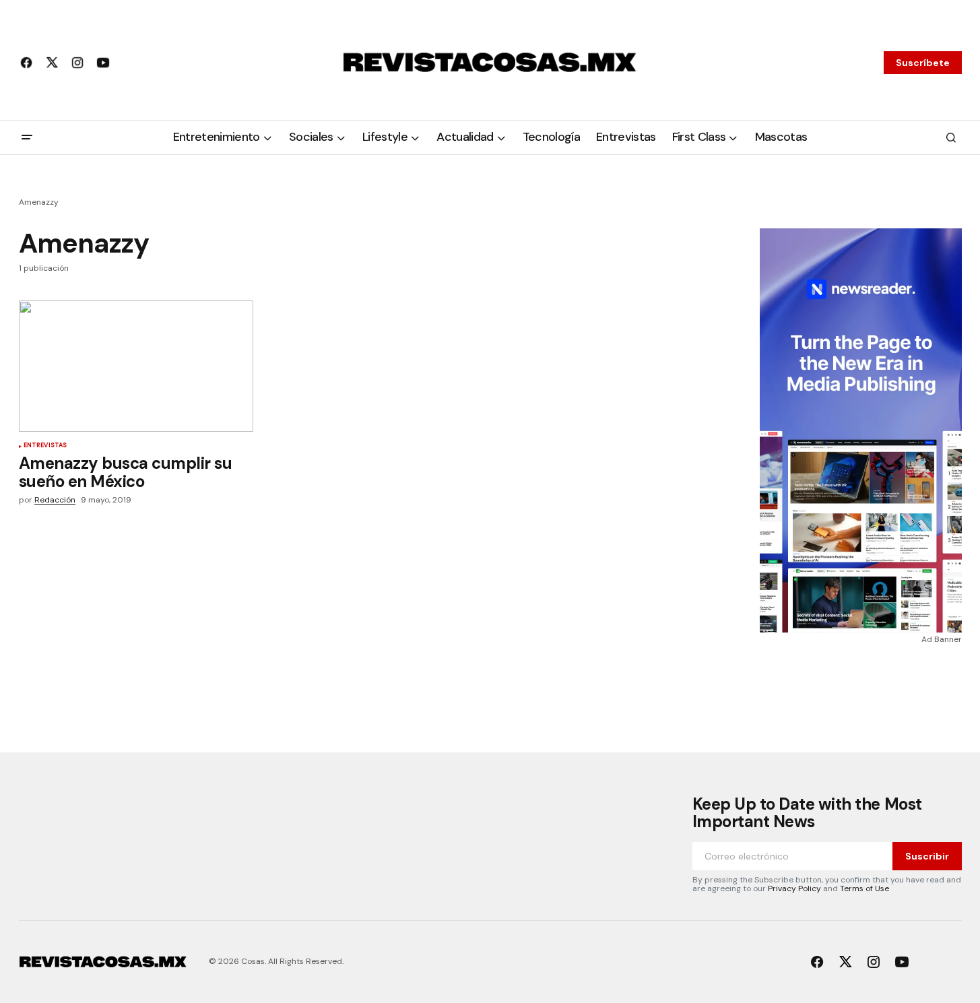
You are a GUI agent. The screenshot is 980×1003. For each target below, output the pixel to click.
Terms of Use (864, 888)
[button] (27, 137)
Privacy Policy (794, 888)
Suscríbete (923, 63)
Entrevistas (45, 446)
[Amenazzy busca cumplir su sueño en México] (136, 366)
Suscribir (927, 856)
